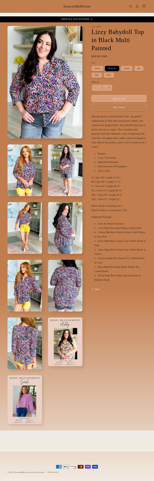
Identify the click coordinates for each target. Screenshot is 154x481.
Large (128, 69)
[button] (130, 6)
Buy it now (119, 107)
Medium (112, 68)
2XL (98, 76)
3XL (110, 76)
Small (99, 69)
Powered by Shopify (36, 472)
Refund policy (53, 472)
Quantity (95, 82)
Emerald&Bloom (21, 472)
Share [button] (97, 289)
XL (140, 69)
